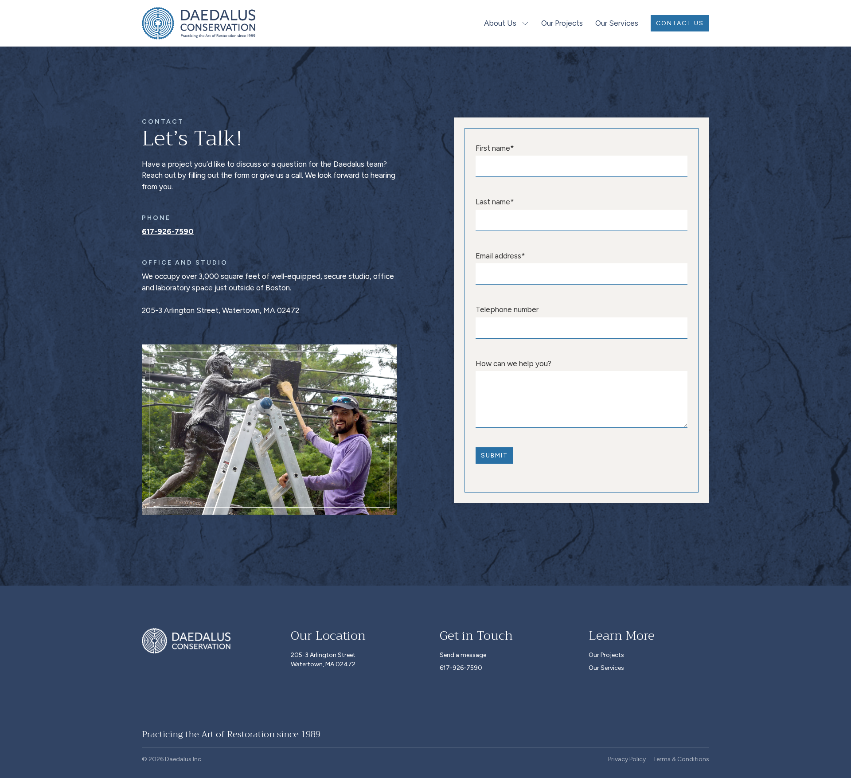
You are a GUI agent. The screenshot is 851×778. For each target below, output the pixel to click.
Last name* (495, 201)
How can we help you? (513, 363)
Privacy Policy (627, 759)
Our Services (616, 23)
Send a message (463, 655)
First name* (495, 148)
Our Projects (562, 23)
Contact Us (680, 23)
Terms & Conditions (681, 759)
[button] (507, 23)
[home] (198, 23)
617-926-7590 (168, 231)
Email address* (500, 255)
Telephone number (507, 309)
